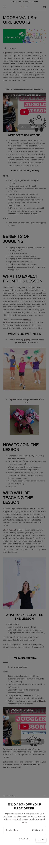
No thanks (24, 838)
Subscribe (37, 830)
